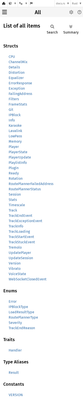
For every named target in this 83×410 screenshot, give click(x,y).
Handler (15, 350)
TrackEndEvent (20, 216)
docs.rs (60, 3)
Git (11, 110)
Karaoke (15, 125)
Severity (15, 323)
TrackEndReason (22, 328)
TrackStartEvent (21, 237)
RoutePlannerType (23, 317)
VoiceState (17, 274)
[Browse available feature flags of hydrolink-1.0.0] (31, 3)
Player (14, 147)
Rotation (16, 178)
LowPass (15, 136)
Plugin (14, 168)
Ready (14, 173)
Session (15, 194)
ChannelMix (18, 62)
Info (12, 120)
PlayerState (18, 152)
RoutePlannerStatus (25, 189)
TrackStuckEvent (22, 242)
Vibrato (15, 268)
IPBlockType (18, 307)
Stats (13, 200)
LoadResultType (21, 312)
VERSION (16, 395)
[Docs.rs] (4, 3)
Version (15, 263)
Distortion (17, 72)
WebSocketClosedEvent (27, 279)
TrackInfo (16, 226)
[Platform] (23, 3)
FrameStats (18, 104)
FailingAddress (20, 94)
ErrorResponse (20, 83)
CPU (12, 57)
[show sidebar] (4, 12)
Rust (75, 3)
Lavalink (15, 131)
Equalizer (16, 78)
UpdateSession (21, 258)
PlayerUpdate (20, 157)
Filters (14, 99)
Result (14, 372)
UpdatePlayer (20, 253)
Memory (15, 141)
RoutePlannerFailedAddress (31, 184)
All (38, 12)
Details (14, 67)
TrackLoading (19, 231)
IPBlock (15, 115)
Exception (17, 88)
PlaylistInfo (18, 163)
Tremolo (15, 247)
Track (13, 210)
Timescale (17, 205)
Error (13, 301)
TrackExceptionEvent (25, 221)
